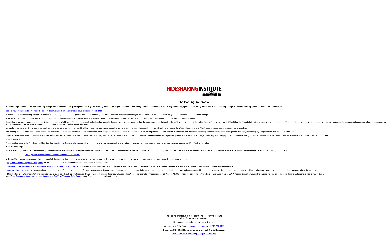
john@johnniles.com (197, 226)
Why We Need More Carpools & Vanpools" (25, 163)
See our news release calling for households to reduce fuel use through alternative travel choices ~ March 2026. (54, 111)
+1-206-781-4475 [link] (216, 226)
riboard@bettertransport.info (64, 143)
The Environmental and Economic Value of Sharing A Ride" (42, 166)
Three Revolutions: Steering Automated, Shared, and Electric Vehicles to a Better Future (45, 176)
